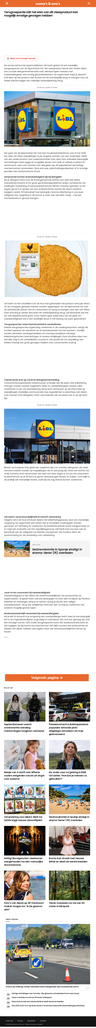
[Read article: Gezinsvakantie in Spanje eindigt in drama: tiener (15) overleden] (69, 799)
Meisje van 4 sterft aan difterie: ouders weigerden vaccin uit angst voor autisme (24, 775)
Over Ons (9, 1021)
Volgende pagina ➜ (47, 678)
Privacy (20, 1021)
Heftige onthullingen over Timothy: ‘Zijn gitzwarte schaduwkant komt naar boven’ (45, 993)
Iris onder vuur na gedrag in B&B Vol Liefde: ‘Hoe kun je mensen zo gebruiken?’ (68, 775)
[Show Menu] (7, 3)
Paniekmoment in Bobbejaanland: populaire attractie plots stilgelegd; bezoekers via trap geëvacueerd (69, 729)
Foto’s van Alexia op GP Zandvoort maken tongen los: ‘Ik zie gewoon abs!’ (24, 906)
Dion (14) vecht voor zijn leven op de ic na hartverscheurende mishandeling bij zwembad (48, 1005)
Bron (6, 637)
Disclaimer (31, 1021)
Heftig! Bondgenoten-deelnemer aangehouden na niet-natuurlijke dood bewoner (23, 861)
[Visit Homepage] (47, 3)
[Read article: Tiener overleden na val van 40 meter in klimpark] (69, 885)
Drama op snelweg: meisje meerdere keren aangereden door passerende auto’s (42, 986)
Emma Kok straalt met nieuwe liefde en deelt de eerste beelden (68, 860)
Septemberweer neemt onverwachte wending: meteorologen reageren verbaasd (24, 728)
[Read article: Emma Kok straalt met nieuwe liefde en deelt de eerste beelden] (69, 840)
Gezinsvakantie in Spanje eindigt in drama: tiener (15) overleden (69, 818)
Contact (43, 1021)
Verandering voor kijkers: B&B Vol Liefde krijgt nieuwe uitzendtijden (23, 818)
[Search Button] (89, 3)
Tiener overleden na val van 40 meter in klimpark (67, 904)
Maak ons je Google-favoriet (22, 58)
